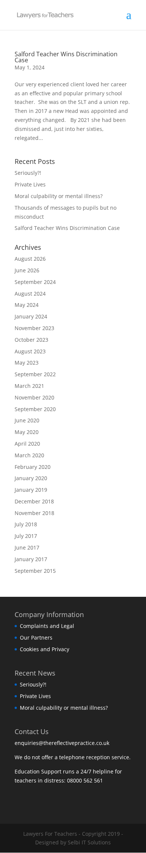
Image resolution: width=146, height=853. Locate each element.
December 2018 (34, 501)
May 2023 (27, 362)
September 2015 (35, 570)
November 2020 (34, 397)
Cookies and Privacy (44, 649)
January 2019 (31, 489)
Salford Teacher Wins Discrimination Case (66, 57)
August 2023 (30, 351)
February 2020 (33, 466)
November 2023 (34, 328)
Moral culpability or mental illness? (59, 196)
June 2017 (27, 547)
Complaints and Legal (47, 625)
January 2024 (31, 316)
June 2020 (27, 420)
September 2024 (35, 281)
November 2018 (34, 513)
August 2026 (30, 258)
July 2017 (26, 535)
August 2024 (30, 293)
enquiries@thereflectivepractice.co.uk (63, 742)
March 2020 (29, 455)
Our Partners (36, 637)
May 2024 (27, 304)
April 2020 (27, 443)
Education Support (38, 771)
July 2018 (26, 524)
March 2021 (29, 385)
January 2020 (31, 478)
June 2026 (27, 270)
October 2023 (31, 339)
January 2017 (31, 559)
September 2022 (35, 374)
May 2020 (27, 432)
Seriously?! (28, 172)
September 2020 (35, 409)
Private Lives (30, 184)
